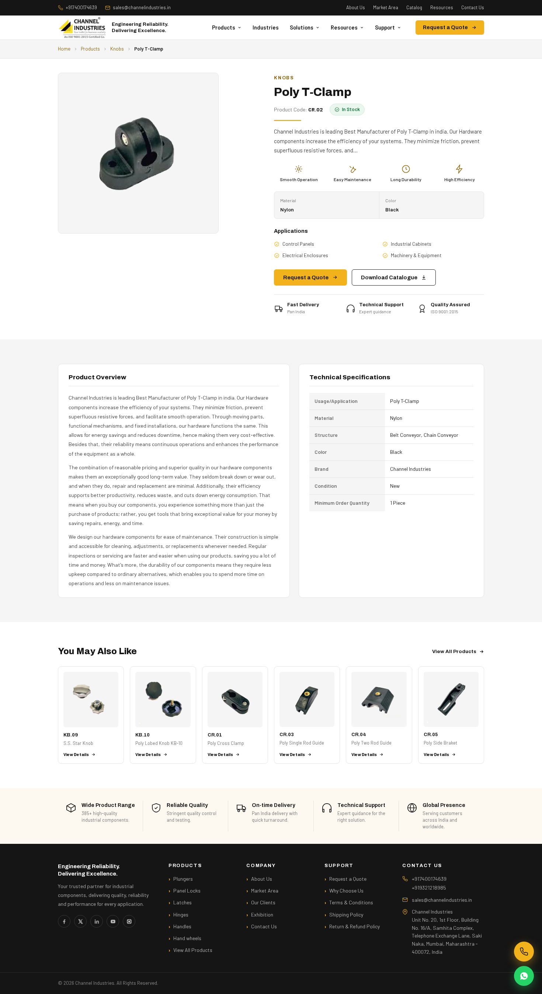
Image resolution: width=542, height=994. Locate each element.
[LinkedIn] (96, 921)
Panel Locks (187, 890)
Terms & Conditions (351, 902)
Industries (266, 27)
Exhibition (262, 914)
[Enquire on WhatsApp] (524, 976)
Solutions (301, 27)
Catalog (414, 7)
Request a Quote (445, 27)
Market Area (385, 7)
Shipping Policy (346, 914)
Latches (182, 902)
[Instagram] (129, 921)
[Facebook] (64, 921)
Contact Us (472, 7)
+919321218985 (429, 887)
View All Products (454, 651)
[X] (80, 921)
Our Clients (263, 902)
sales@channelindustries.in (142, 7)
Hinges (180, 914)
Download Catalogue (389, 277)
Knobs (117, 49)
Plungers (183, 879)
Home (64, 49)
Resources (441, 7)
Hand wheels (187, 938)
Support (385, 27)
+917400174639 (81, 7)
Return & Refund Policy (354, 926)
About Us (355, 7)
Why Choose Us (346, 890)
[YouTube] (113, 921)
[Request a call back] (524, 952)
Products (223, 27)
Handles (182, 926)
